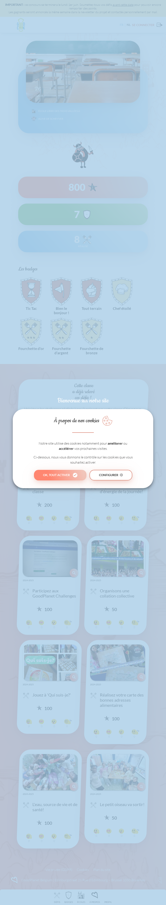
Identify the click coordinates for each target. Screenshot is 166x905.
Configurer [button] (108, 475)
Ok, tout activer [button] (56, 475)
